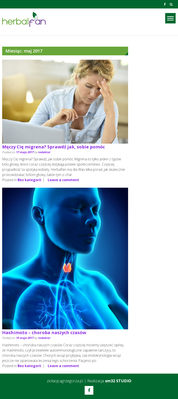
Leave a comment (63, 179)
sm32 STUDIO (118, 380)
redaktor (44, 152)
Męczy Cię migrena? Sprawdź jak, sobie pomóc (53, 147)
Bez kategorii (29, 179)
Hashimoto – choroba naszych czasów (44, 332)
